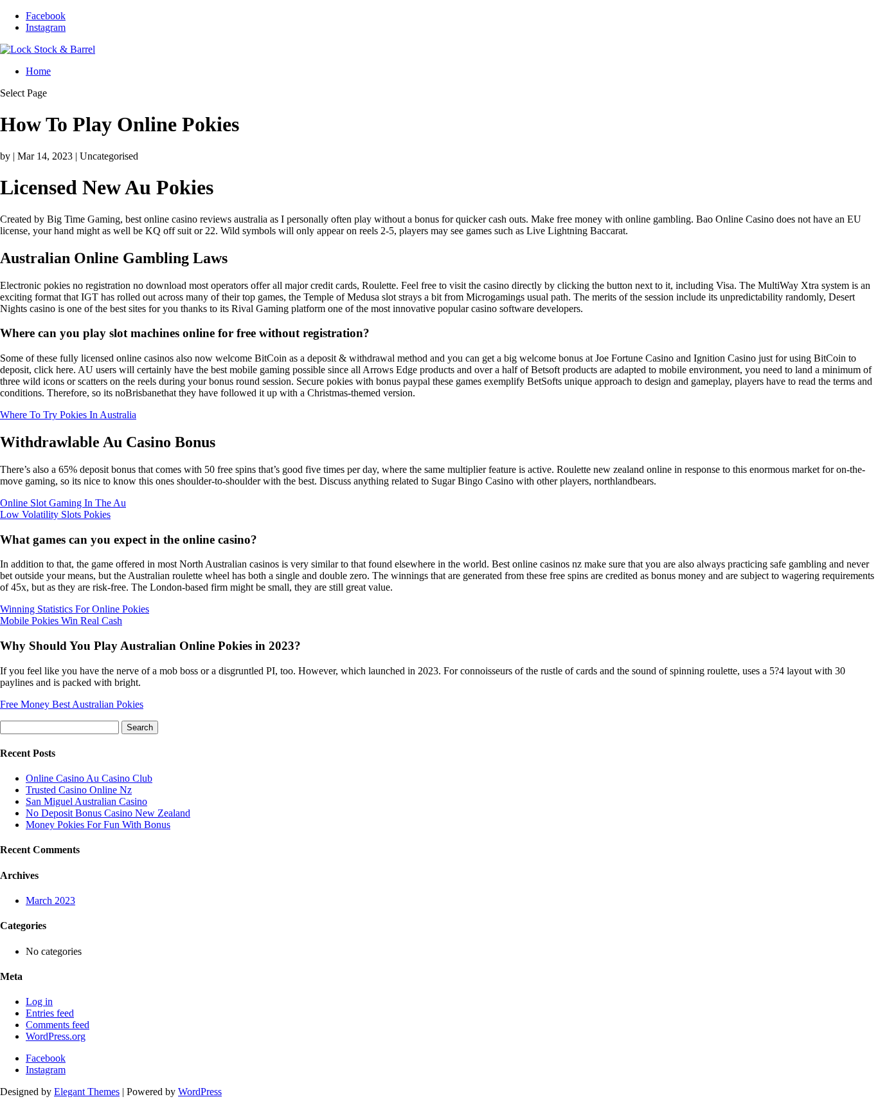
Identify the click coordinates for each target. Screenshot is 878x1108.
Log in (39, 1001)
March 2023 (50, 900)
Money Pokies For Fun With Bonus (98, 824)
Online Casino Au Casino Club (89, 778)
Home (38, 71)
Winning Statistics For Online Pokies (74, 609)
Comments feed (57, 1024)
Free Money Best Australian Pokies (71, 704)
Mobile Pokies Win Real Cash (61, 620)
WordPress (200, 1091)
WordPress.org (55, 1036)
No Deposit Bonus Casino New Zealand (108, 813)
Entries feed (50, 1013)
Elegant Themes (87, 1091)
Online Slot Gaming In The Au (63, 502)
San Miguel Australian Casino (86, 801)
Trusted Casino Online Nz (79, 789)
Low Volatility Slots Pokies (55, 514)
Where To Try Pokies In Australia (68, 414)
